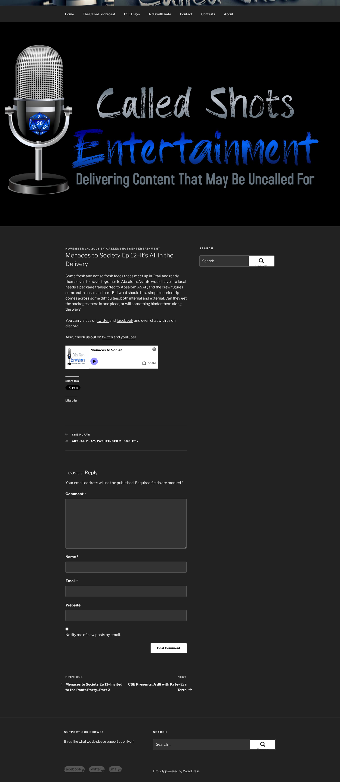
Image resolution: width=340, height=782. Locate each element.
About (228, 14)
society (131, 441)
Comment (75, 494)
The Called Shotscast (99, 14)
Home (69, 14)
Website (72, 605)
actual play (83, 441)
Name (71, 557)
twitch (107, 337)
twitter (103, 320)
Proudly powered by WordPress (176, 771)
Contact (186, 14)
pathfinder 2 (109, 441)
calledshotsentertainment (133, 248)
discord (72, 326)
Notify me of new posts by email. (93, 635)
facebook (125, 320)
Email (71, 581)
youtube (128, 337)
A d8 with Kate (159, 14)
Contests (208, 14)
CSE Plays (132, 14)
